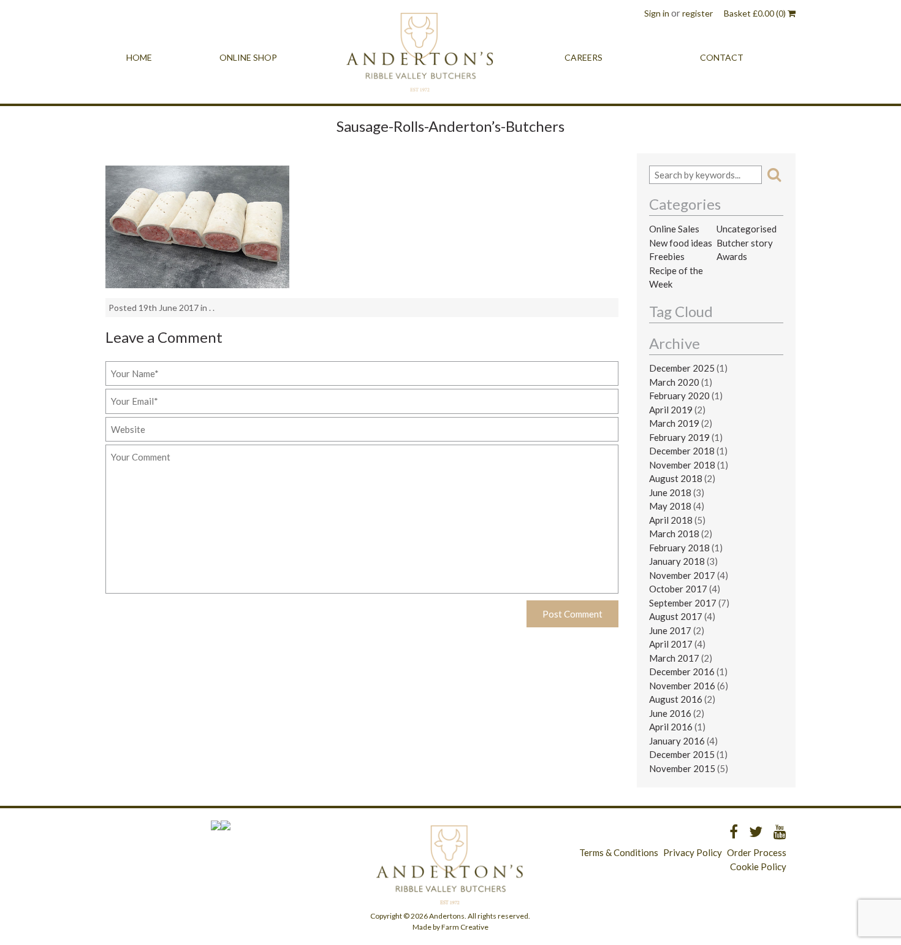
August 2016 (675, 699)
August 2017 (675, 616)
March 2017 (674, 658)
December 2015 (682, 754)
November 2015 (682, 768)
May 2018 (670, 505)
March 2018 (674, 533)
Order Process (756, 852)
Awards (732, 256)
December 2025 (682, 367)
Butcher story (745, 242)
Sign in (656, 13)
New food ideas (680, 242)
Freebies (667, 256)
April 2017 (671, 643)
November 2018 (682, 464)
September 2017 (683, 602)
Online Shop (248, 57)
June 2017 (670, 630)
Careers (584, 57)
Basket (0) (756, 13)
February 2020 (679, 395)
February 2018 (679, 547)
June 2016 (670, 713)
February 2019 (679, 437)
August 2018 (675, 478)
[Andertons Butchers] (420, 57)
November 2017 (682, 575)
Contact (721, 57)
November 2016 (682, 685)
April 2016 (671, 726)
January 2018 (677, 561)
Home (139, 57)
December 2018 (682, 450)
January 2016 (677, 740)
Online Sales (674, 228)
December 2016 (682, 671)
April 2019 (671, 409)
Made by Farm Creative (450, 927)
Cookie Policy (758, 866)
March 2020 (674, 382)
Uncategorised (747, 228)
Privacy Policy (692, 852)
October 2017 (678, 588)
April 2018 (671, 520)
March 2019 (674, 423)
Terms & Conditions (618, 852)
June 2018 (670, 492)
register (697, 13)
